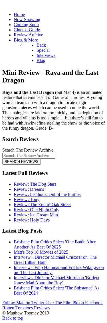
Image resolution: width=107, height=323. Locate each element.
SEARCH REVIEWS (22, 162)
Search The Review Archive (27, 150)
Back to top (12, 318)
